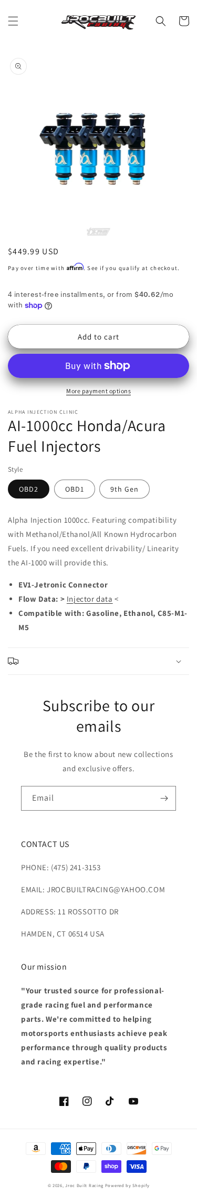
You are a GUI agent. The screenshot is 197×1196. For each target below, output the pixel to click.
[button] (13, 21)
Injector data (90, 599)
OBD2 (28, 489)
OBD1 (74, 489)
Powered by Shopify (127, 1185)
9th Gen (124, 489)
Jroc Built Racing (84, 1185)
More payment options (98, 391)
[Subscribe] (163, 798)
